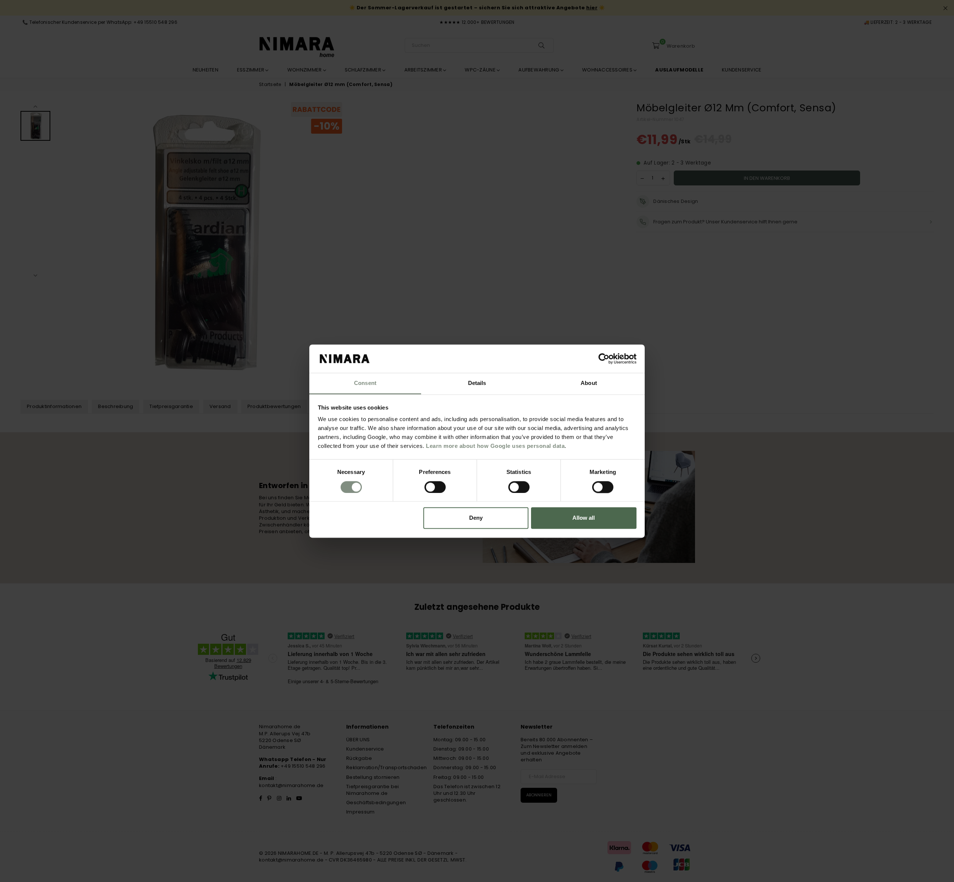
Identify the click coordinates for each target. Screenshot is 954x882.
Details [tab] (477, 383)
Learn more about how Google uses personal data (495, 446)
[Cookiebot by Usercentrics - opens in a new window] (603, 358)
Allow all (583, 518)
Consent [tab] (365, 383)
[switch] (435, 487)
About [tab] (589, 383)
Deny (476, 518)
